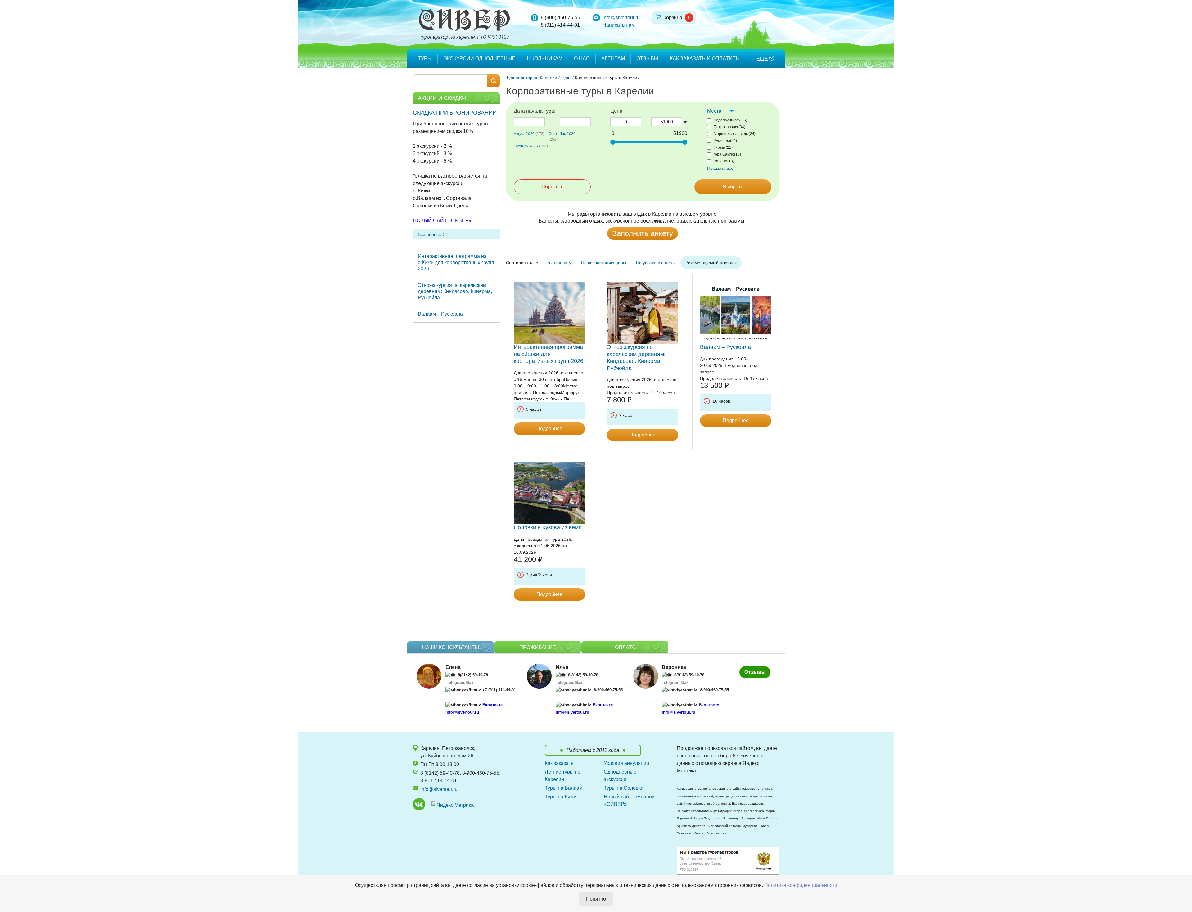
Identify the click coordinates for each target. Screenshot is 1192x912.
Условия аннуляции (626, 763)
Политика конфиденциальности (800, 885)
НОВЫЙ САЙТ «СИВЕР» (442, 220)
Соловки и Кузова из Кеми (548, 527)
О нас (582, 58)
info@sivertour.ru (621, 17)
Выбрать (733, 186)
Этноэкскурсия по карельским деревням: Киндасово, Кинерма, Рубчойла (455, 291)
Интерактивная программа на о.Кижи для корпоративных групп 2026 (456, 262)
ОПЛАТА (625, 647)
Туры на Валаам (564, 788)
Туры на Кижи (560, 796)
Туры (425, 58)
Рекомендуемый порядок (711, 262)
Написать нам (619, 25)
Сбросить (552, 186)
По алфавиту (557, 262)
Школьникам (544, 58)
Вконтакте (492, 704)
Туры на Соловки (623, 788)
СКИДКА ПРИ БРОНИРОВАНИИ (455, 113)
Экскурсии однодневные (479, 58)
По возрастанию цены (603, 262)
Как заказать (559, 763)
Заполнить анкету (642, 233)
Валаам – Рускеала (440, 314)
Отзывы (647, 58)
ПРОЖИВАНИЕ (537, 647)
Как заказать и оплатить (704, 58)
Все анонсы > (431, 234)
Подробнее (549, 428)
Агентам (613, 58)
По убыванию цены (655, 262)
